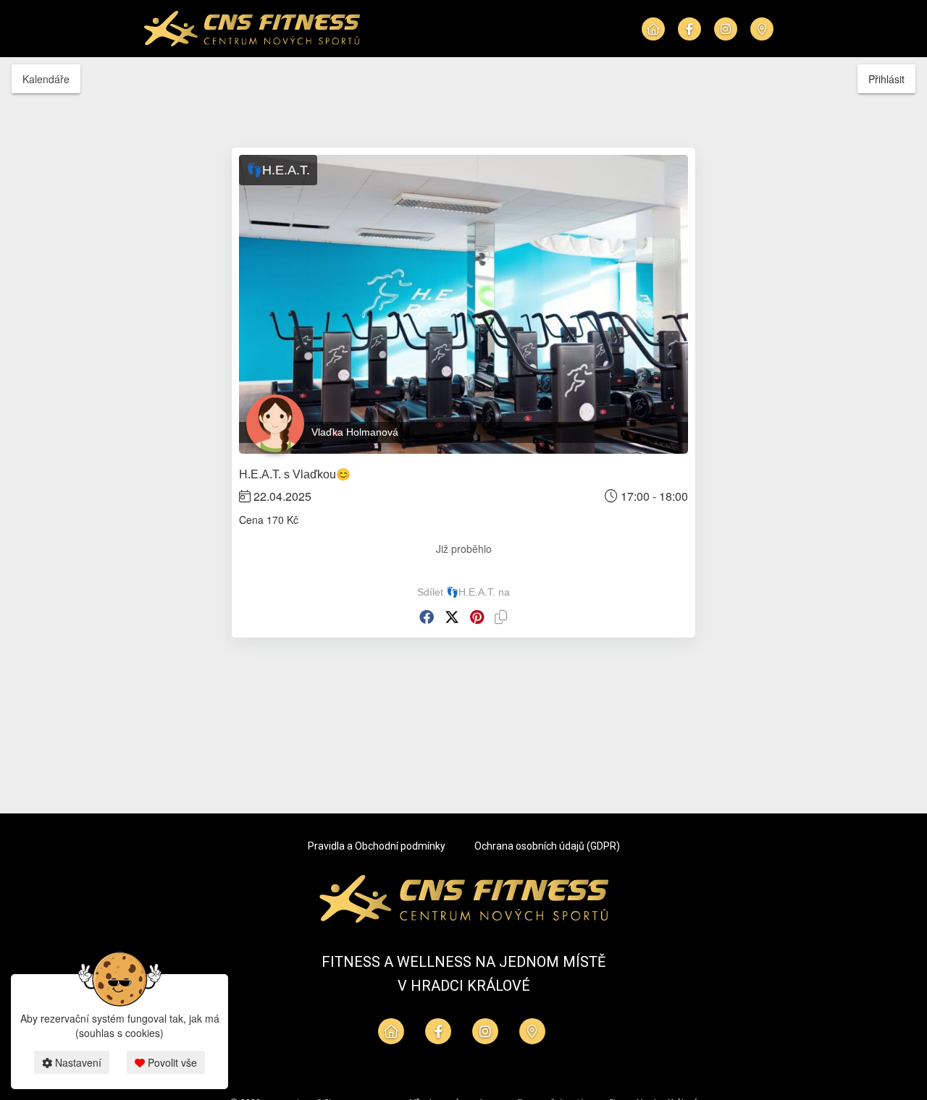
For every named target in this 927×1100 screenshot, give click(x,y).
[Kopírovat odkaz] (501, 616)
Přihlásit (886, 79)
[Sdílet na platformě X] (452, 616)
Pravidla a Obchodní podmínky (376, 846)
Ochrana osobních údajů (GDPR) (547, 846)
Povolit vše (171, 1062)
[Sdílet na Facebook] (426, 616)
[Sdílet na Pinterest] (477, 616)
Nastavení (76, 1062)
